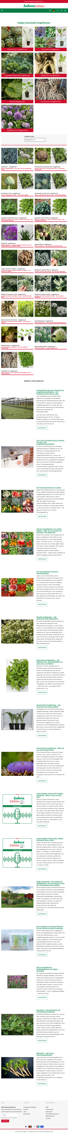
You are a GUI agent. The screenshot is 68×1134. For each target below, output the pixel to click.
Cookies (48, 1118)
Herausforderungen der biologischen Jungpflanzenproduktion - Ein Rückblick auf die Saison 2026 (50, 392)
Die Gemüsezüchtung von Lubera (48, 488)
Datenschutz (49, 1109)
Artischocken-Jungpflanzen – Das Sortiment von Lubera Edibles (48, 706)
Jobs (24, 1111)
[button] (2, 10)
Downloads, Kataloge (29, 1107)
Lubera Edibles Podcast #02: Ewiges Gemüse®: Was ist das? (49, 839)
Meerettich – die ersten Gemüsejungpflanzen (45, 1054)
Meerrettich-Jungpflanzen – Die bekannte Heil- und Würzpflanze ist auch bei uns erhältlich (49, 662)
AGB (47, 1107)
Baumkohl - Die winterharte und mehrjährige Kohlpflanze (48, 1011)
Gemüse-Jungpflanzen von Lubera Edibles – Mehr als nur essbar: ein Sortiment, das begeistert (49, 530)
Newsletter (26, 1114)
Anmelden (5, 1121)
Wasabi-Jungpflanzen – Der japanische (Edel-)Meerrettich (47, 618)
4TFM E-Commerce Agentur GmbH (44, 1131)
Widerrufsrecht (50, 1116)
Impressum (49, 1111)
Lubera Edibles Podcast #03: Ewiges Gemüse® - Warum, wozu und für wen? (49, 795)
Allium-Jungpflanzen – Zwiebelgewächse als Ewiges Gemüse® (47, 969)
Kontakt (25, 1109)
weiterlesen (42, 428)
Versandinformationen (52, 1114)
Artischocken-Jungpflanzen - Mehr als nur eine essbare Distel (50, 749)
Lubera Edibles (23, 1131)
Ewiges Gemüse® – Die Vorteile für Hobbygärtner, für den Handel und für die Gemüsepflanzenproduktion (50, 883)
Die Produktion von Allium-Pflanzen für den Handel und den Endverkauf (49, 927)
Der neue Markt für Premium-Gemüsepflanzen (47, 572)
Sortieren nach (29, 136)
